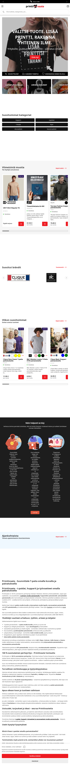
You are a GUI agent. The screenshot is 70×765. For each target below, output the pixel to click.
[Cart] (68, 6)
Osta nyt (35, 57)
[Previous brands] (3, 277)
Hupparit (18, 120)
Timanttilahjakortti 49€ (35, 206)
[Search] (35, 12)
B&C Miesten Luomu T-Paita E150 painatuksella (37, 360)
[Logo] (35, 6)
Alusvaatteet (18, 129)
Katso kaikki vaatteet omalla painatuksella (16, 637)
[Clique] (18, 277)
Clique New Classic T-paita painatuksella (13, 360)
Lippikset (51, 120)
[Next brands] (66, 277)
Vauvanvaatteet (51, 129)
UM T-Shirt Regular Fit (11, 208)
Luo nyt (35, 512)
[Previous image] (29, 190)
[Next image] (45, 190)
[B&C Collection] (51, 277)
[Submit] (21, 224)
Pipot (51, 124)
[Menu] (2, 6)
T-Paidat (18, 124)
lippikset (49, 607)
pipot (64, 607)
